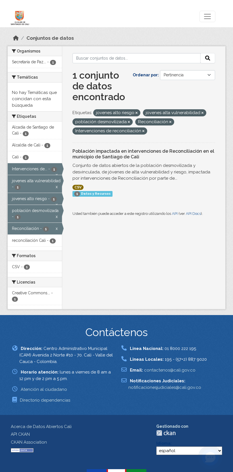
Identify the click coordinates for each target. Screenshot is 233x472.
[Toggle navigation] (207, 16)
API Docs (193, 213)
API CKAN (20, 434)
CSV (78, 187)
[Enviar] (207, 58)
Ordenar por (145, 75)
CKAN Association (29, 442)
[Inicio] (16, 38)
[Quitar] (137, 113)
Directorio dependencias (45, 400)
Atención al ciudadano (44, 389)
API (175, 213)
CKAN (166, 433)
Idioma (163, 443)
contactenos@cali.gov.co (169, 370)
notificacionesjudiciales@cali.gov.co (164, 387)
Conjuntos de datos (50, 38)
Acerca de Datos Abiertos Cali (41, 426)
